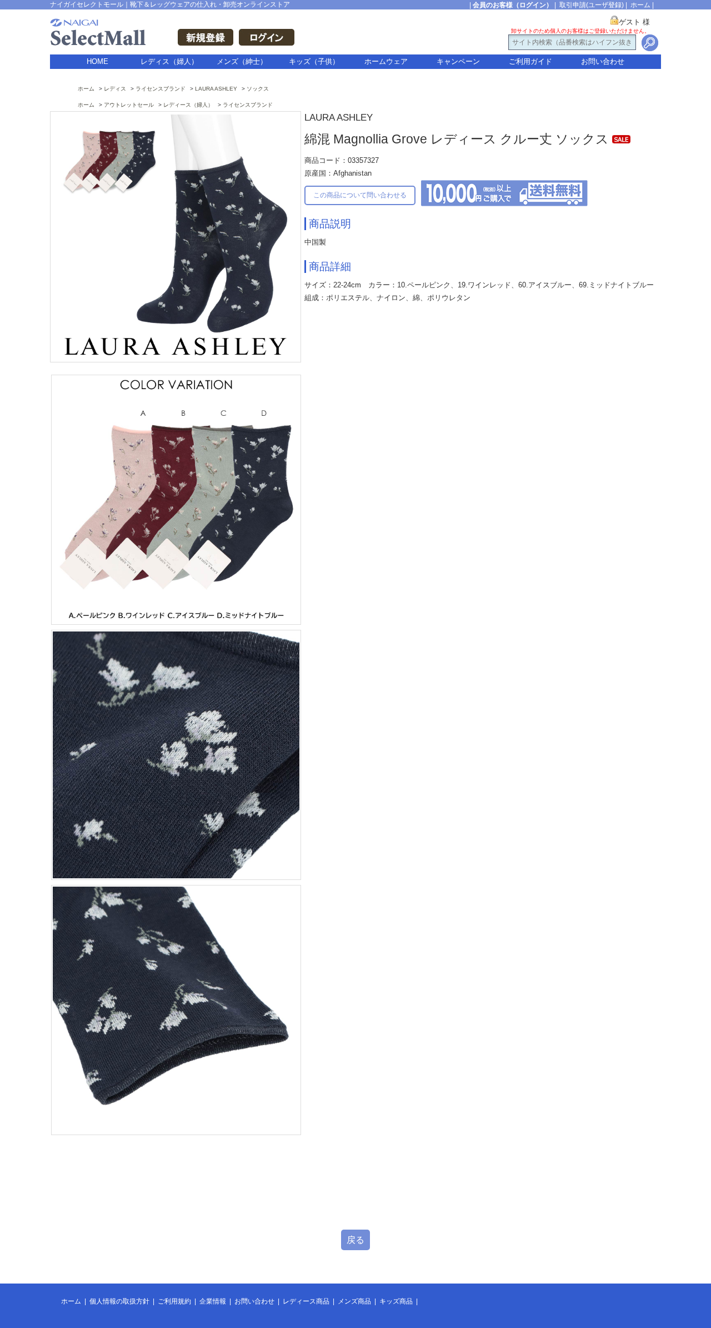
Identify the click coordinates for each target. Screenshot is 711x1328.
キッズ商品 (396, 1301)
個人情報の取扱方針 (119, 1301)
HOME (97, 61)
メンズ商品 (354, 1301)
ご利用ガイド (530, 61)
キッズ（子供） (314, 61)
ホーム (640, 5)
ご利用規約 (174, 1301)
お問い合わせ (602, 61)
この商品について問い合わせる (360, 195)
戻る (355, 1240)
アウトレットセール (129, 105)
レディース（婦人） (188, 105)
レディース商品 (306, 1301)
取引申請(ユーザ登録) (591, 5)
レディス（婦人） (169, 61)
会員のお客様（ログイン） (513, 5)
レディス (115, 89)
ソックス (258, 89)
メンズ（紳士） (242, 61)
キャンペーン (458, 61)
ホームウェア (386, 61)
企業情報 (212, 1301)
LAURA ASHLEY (216, 89)
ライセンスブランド (161, 89)
